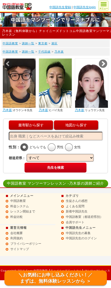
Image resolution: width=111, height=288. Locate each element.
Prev (8, 64)
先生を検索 (55, 167)
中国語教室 (10, 43)
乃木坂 (59, 51)
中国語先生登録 (60, 7)
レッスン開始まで (22, 211)
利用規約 (16, 238)
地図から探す (76, 125)
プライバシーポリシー (25, 243)
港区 (54, 43)
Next (103, 64)
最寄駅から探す (31, 125)
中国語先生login (84, 7)
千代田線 (44, 51)
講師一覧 (28, 43)
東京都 (42, 43)
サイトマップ (19, 249)
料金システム (19, 206)
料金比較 (16, 217)
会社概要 (16, 233)
